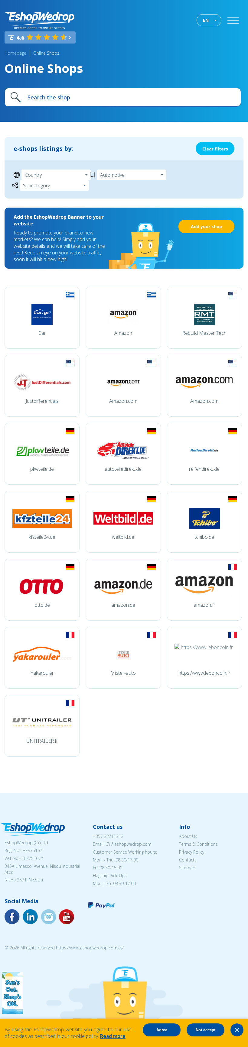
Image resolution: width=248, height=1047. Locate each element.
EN (206, 20)
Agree (161, 1030)
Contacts (188, 860)
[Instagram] (30, 916)
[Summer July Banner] (12, 1012)
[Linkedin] (66, 916)
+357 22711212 (108, 836)
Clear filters (215, 149)
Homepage (15, 53)
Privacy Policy (191, 852)
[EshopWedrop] (39, 20)
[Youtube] (48, 916)
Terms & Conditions (198, 844)
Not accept (205, 1030)
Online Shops (46, 53)
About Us (188, 836)
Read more (113, 1036)
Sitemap (187, 868)
